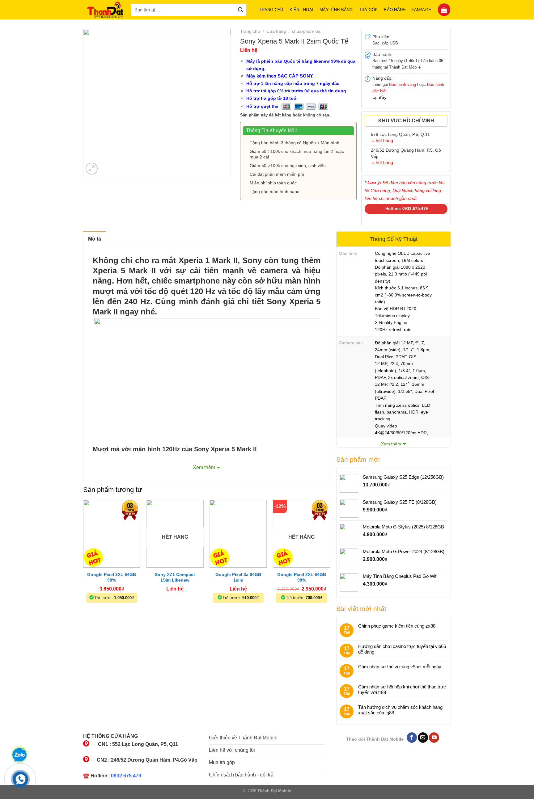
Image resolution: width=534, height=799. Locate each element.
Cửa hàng (276, 31)
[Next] (329, 559)
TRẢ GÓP (368, 9)
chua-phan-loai (306, 31)
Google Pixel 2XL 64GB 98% (301, 577)
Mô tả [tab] (94, 239)
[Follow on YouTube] (434, 737)
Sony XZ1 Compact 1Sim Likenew (175, 577)
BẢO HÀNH (394, 9)
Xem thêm (204, 467)
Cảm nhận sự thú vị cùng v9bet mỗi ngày (399, 666)
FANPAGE (421, 9)
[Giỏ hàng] (444, 9)
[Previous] (83, 559)
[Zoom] (92, 169)
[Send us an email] (423, 737)
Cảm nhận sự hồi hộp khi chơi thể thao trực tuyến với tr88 (402, 689)
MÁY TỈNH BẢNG (336, 9)
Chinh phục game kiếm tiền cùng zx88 (396, 626)
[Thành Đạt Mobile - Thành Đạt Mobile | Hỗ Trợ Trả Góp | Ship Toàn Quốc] (105, 9)
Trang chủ (271, 9)
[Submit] (240, 9)
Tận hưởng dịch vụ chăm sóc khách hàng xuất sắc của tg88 (400, 709)
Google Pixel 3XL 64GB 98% (111, 577)
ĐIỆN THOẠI (302, 9)
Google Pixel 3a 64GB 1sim (238, 577)
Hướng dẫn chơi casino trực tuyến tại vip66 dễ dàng (402, 649)
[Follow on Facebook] (412, 737)
